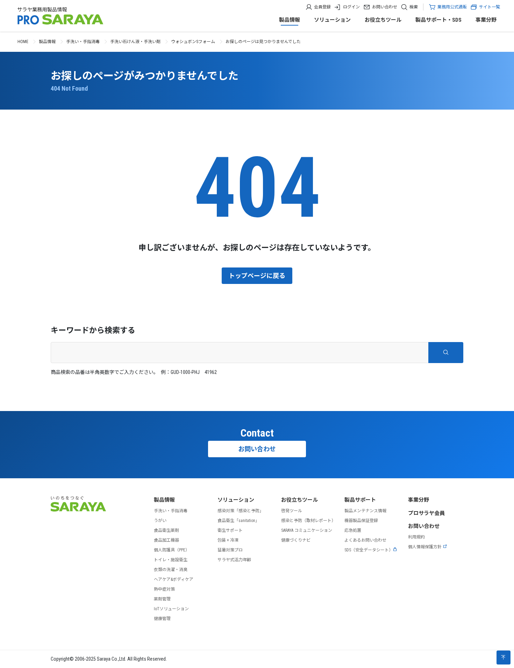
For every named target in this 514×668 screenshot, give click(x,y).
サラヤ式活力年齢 (234, 559)
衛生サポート (230, 530)
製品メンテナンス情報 (365, 510)
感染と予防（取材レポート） (308, 520)
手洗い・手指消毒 (83, 41)
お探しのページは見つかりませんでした (263, 41)
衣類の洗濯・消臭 (170, 569)
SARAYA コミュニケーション (306, 530)
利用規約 (416, 537)
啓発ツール (291, 510)
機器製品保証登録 (361, 520)
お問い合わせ (384, 7)
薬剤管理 (162, 599)
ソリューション (332, 20)
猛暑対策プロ (230, 550)
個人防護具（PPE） (172, 550)
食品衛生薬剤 (166, 530)
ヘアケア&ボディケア (173, 579)
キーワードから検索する (93, 330)
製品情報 (289, 20)
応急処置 (352, 530)
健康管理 (162, 618)
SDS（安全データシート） (368, 550)
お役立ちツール (383, 20)
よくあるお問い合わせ (365, 540)
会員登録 (322, 7)
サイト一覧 (489, 7)
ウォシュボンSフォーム (193, 41)
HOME (22, 41)
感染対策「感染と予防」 (240, 510)
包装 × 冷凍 (227, 540)
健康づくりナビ (295, 540)
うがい (160, 520)
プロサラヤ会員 (426, 513)
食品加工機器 (166, 540)
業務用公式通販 (452, 7)
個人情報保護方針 (425, 546)
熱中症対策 (164, 589)
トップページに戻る (257, 275)
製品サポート (360, 500)
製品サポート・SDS (438, 20)
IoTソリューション (171, 608)
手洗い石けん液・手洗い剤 (135, 41)
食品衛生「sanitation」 (238, 520)
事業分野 (486, 20)
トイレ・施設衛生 (170, 559)
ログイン (351, 7)
